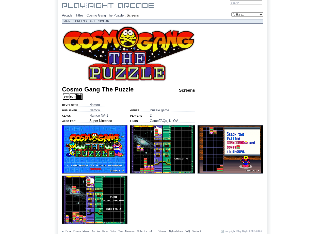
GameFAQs (158, 121)
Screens (80, 21)
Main (66, 21)
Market (86, 231)
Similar (103, 21)
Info (151, 231)
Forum (77, 231)
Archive (96, 231)
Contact (196, 231)
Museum (130, 231)
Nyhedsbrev (176, 231)
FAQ (187, 231)
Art (92, 21)
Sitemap (162, 231)
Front (69, 231)
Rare (120, 231)
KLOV (173, 121)
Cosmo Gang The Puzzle (105, 15)
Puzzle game (159, 110)
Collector (142, 231)
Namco (94, 105)
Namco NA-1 (98, 115)
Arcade (67, 15)
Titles (79, 15)
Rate (105, 231)
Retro (113, 231)
